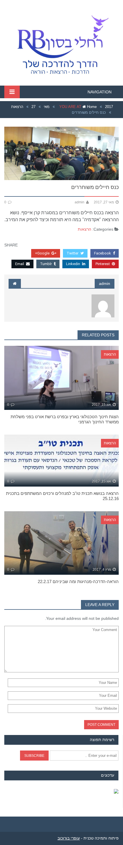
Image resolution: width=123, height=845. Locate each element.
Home (91, 107)
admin (104, 283)
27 (33, 107)
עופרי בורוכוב (68, 838)
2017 (109, 107)
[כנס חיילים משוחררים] (61, 153)
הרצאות (17, 107)
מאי (46, 107)
